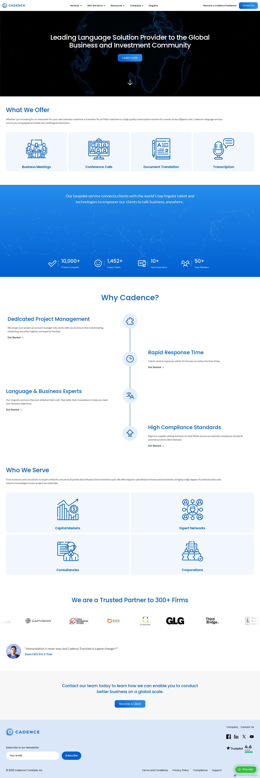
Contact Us (247, 727)
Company (232, 727)
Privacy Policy (180, 770)
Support (217, 770)
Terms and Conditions (155, 770)
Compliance (200, 770)
